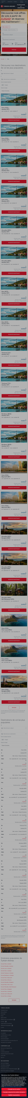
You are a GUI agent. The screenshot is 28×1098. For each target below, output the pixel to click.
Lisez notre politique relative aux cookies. (13, 1086)
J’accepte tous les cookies (14, 1089)
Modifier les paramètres (14, 1095)
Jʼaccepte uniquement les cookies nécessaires (14, 1092)
